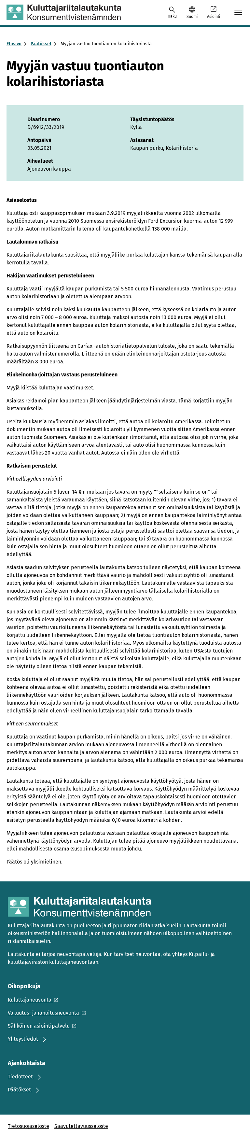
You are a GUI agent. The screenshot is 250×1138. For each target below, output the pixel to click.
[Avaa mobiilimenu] (238, 12)
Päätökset (41, 44)
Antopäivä (39, 140)
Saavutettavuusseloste (81, 1126)
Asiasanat (142, 140)
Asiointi (213, 16)
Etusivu (14, 44)
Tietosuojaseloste (28, 1126)
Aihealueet (40, 161)
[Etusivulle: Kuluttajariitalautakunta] (64, 12)
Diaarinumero (43, 119)
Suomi (192, 16)
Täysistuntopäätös (152, 119)
